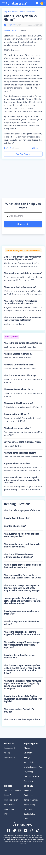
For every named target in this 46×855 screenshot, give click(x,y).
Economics (28, 781)
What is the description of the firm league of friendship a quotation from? (22, 633)
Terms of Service (31, 800)
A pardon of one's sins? (15, 526)
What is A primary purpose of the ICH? (22, 510)
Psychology (28, 772)
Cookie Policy (29, 814)
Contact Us (28, 795)
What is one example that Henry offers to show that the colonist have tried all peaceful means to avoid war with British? (22, 669)
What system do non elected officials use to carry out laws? (21, 535)
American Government (26, 12)
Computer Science (31, 776)
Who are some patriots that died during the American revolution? (22, 566)
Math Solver (9, 809)
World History (29, 762)
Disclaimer (28, 809)
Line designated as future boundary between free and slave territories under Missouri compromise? (23, 601)
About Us (28, 790)
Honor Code (9, 795)
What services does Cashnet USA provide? (19, 710)
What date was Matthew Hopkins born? (22, 719)
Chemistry (28, 753)
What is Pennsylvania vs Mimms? (20, 18)
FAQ (6, 814)
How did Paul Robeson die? (17, 518)
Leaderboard (9, 748)
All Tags (7, 753)
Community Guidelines (13, 790)
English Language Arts (33, 767)
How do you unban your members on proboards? (21, 612)
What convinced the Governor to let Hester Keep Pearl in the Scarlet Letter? (22, 576)
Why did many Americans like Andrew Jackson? (21, 623)
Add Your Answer (23, 154)
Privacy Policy (29, 804)
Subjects (7, 12)
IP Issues (27, 819)
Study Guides (9, 804)
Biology (27, 757)
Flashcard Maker (11, 800)
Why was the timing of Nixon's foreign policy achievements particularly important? (21, 645)
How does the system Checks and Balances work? (19, 656)
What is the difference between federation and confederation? (18, 555)
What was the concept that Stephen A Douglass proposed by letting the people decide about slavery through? (22, 588)
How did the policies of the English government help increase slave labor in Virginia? (23, 699)
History (14, 12)
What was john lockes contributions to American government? (22, 545)
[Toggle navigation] (3, 3)
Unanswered (9, 757)
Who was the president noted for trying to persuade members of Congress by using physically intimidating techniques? (22, 684)
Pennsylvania (10, 30)
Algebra (27, 748)
